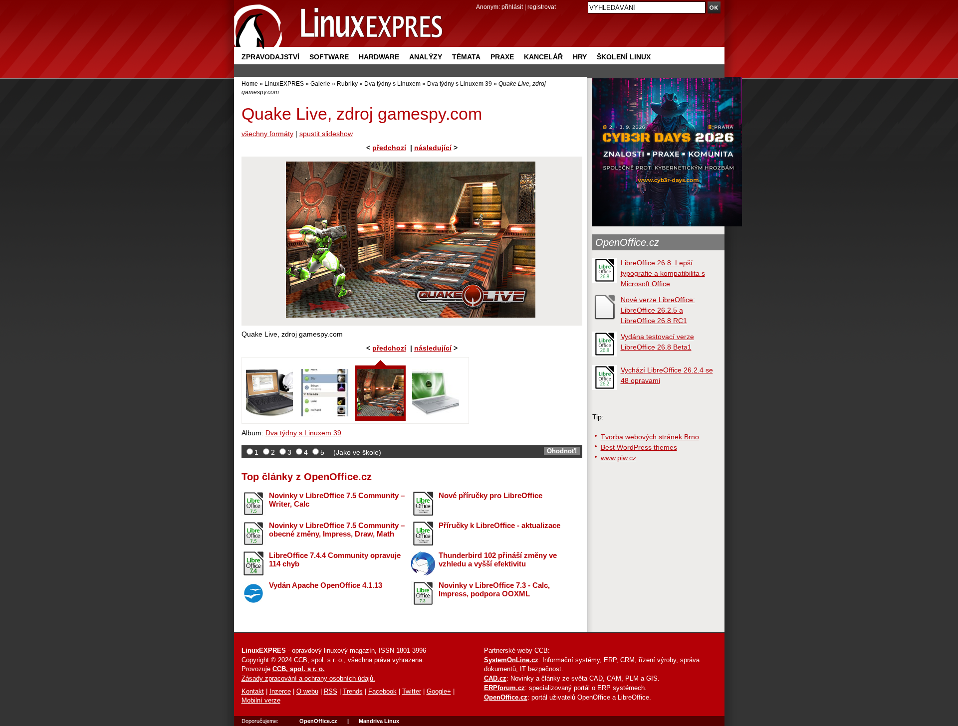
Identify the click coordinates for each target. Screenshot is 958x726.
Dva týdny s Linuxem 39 (459, 83)
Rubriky (347, 83)
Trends (353, 691)
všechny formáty (267, 134)
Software (329, 57)
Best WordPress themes (639, 447)
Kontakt (252, 691)
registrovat (541, 6)
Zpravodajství (270, 57)
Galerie (320, 83)
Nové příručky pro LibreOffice (490, 495)
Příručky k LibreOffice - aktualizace (499, 525)
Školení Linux (624, 57)
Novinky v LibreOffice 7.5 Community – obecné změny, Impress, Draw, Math (337, 529)
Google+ (439, 691)
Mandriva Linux (379, 721)
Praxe (502, 57)
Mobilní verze (260, 700)
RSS (330, 691)
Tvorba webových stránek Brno (650, 437)
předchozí (389, 148)
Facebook (382, 691)
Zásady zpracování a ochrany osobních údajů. (308, 678)
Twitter (411, 691)
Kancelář (543, 57)
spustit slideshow (326, 134)
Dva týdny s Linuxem (392, 83)
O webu (307, 691)
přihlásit (512, 6)
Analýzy (425, 57)
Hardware (379, 57)
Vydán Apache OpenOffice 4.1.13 (325, 585)
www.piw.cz (618, 458)
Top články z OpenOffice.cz (306, 476)
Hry (580, 57)
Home (249, 83)
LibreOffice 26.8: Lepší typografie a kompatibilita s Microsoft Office (663, 273)
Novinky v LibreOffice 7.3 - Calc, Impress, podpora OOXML (494, 589)
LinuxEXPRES (284, 83)
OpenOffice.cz (627, 242)
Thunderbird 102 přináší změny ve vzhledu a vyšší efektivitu (498, 559)
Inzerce (280, 691)
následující (433, 148)
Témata (466, 57)
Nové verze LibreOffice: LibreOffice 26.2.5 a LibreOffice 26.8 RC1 (658, 310)
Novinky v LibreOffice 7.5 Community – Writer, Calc (337, 499)
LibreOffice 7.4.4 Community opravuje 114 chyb (335, 559)
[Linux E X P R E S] (339, 24)
